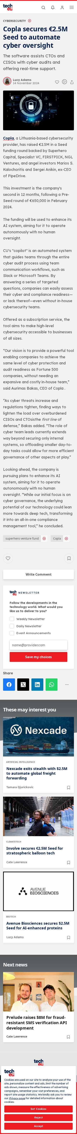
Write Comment (39, 574)
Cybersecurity (14, 21)
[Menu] (72, 8)
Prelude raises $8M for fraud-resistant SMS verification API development (36, 1023)
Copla (57, 538)
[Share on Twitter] (24, 684)
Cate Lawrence (16, 862)
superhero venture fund (22, 538)
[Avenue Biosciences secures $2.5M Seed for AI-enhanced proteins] (38, 891)
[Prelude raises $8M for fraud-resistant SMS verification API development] (38, 992)
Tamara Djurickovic (19, 787)
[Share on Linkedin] (38, 684)
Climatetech (13, 841)
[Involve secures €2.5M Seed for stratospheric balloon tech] (38, 816)
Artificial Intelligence (20, 761)
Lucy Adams (15, 937)
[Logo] (10, 7)
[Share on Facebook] (10, 684)
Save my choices (38, 657)
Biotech (11, 916)
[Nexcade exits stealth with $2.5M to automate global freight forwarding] (38, 736)
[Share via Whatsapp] (53, 684)
